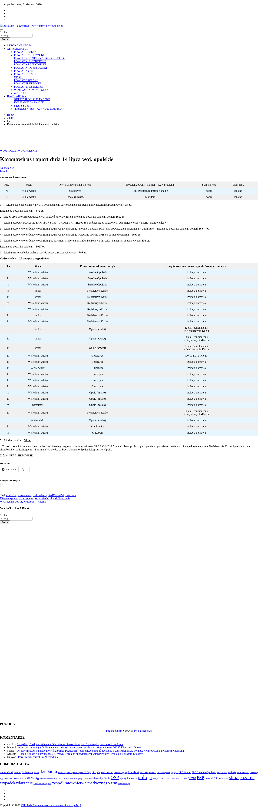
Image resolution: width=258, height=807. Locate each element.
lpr (101, 778)
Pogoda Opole (114, 730)
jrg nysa (174, 772)
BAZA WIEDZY (17, 96)
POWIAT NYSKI (24, 70)
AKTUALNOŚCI (17, 48)
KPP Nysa (31, 778)
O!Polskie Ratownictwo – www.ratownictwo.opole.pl (51, 805)
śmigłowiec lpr (124, 784)
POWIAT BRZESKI (25, 51)
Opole (107, 778)
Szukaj (4, 32)
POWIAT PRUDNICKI (27, 83)
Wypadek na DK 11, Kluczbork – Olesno (23, 501)
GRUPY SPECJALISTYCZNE (32, 99)
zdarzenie (24, 782)
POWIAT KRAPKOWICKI (30, 64)
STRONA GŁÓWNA (19, 45)
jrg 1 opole (94, 772)
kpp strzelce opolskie (45, 778)
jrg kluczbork (132, 772)
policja (145, 777)
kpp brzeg (254, 772)
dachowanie (27, 772)
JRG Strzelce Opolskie (204, 772)
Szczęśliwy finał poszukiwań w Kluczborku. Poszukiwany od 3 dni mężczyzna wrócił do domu (70, 744)
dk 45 (36, 772)
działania (48, 771)
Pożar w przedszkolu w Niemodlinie (38, 756)
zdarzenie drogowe (42, 783)
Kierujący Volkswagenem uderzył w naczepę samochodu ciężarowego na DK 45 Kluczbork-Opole (86, 747)
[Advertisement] (105, 548)
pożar (191, 778)
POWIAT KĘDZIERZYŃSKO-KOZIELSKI (39, 58)
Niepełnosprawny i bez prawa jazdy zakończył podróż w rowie (35, 498)
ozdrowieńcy (40, 495)
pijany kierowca (128, 778)
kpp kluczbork (6, 778)
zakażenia (70, 495)
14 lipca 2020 (7, 167)
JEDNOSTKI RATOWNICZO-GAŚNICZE (39, 108)
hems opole (78, 772)
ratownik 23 (211, 778)
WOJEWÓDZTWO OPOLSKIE (32, 89)
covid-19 (11, 495)
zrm (114, 783)
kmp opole (222, 772)
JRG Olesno (185, 772)
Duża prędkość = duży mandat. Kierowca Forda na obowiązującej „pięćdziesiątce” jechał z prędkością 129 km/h (80, 753)
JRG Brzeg (119, 772)
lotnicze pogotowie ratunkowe (85, 778)
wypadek (7, 782)
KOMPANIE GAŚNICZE (29, 102)
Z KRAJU (20, 92)
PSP (200, 777)
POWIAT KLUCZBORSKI (30, 61)
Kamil (3, 171)
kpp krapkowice (19, 778)
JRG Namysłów (163, 772)
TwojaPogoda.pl (143, 730)
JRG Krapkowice (148, 772)
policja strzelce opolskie (177, 778)
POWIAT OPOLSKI (26, 80)
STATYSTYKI (22, 105)
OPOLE (18, 77)
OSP (115, 777)
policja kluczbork (160, 778)
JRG (86, 772)
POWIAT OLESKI (25, 73)
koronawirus (24, 495)
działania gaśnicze (65, 772)
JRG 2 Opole (107, 772)
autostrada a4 (6, 772)
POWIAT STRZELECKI (28, 86)
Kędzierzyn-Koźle (61, 778)
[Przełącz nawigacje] (1, 29)
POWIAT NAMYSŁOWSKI (30, 67)
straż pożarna (241, 777)
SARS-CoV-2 (56, 495)
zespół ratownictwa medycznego (81, 782)
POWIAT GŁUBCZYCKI (29, 54)
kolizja (232, 772)
